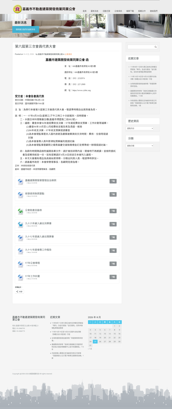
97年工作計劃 (32, 276)
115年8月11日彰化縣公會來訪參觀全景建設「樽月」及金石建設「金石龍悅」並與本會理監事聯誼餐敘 (143, 69)
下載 (113, 181)
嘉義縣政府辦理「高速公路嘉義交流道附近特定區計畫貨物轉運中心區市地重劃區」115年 (143, 93)
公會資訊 (118, 11)
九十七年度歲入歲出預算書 (39, 236)
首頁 (85, 11)
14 (110, 334)
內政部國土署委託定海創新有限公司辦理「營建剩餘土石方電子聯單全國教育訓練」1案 (143, 103)
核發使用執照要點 (34, 193)
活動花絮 (106, 11)
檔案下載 (130, 11)
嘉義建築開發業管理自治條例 (40, 180)
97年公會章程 (32, 263)
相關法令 (142, 11)
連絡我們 (154, 11)
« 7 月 (90, 349)
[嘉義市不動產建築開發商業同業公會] (43, 9)
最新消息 (94, 11)
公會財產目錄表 (33, 210)
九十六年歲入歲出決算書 (38, 223)
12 (100, 334)
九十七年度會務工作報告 (38, 249)
